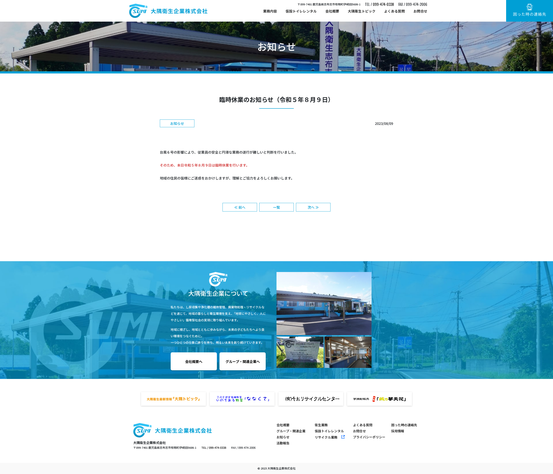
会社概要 (332, 11)
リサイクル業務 (326, 437)
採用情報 (397, 431)
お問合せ (420, 11)
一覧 (276, 207)
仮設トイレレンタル (301, 11)
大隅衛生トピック (361, 11)
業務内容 (270, 11)
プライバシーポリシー (369, 437)
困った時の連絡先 (404, 425)
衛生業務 (321, 425)
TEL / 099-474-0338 (213, 447)
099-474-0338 (383, 4)
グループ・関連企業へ (243, 361)
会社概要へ (193, 361)
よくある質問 (394, 11)
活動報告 (282, 443)
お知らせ (282, 437)
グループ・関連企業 (290, 431)
